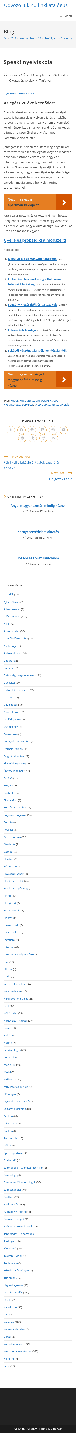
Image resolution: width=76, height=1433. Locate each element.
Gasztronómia (12, 837)
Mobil (7, 1072)
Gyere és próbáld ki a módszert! (35, 240)
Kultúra (8, 1035)
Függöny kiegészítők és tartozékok (32, 305)
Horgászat (10, 903)
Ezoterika (9, 793)
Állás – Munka (12, 616)
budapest (27, 404)
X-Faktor (9, 1359)
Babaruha (10, 660)
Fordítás (9, 822)
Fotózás (8, 829)
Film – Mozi (10, 800)
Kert (6, 1006)
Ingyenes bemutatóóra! (19, 93)
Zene (7, 1366)
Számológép (11, 1175)
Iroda (7, 976)
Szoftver (9, 1197)
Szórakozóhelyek (14, 1219)
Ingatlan (9, 940)
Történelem (11, 1263)
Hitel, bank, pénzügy (16, 888)
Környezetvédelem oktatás (38, 532)
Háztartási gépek (14, 874)
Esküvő (8, 778)
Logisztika (10, 1057)
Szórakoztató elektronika (19, 1226)
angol (14, 400)
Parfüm (8, 1131)
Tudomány (10, 1278)
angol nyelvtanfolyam (34, 400)
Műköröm (10, 1079)
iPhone (8, 969)
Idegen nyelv (11, 925)
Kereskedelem (12, 991)
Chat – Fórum (12, 712)
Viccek (7, 1337)
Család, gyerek (12, 719)
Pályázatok (10, 1123)
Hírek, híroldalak (14, 881)
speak (13, 75)
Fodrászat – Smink (15, 807)
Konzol (8, 1028)
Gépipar (8, 852)
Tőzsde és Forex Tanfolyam (38, 558)
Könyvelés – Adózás (16, 1021)
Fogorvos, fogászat (15, 815)
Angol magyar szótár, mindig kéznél (38, 505)
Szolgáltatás (11, 1204)
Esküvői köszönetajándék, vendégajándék (37, 350)
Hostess (9, 918)
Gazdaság (9, 844)
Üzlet (7, 1300)
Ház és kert (10, 866)
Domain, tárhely (13, 749)
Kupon (8, 1043)
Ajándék (9, 594)
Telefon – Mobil (13, 1256)
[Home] (5, 38)
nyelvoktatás (42, 404)
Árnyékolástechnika (16, 638)
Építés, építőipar (13, 771)
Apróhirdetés (12, 631)
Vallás (7, 1314)
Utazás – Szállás (13, 1292)
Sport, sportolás (13, 1153)
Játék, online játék (14, 984)
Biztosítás (9, 682)
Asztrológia (10, 646)
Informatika (11, 932)
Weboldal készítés (14, 1344)
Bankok (8, 668)
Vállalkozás (10, 1307)
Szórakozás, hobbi (15, 1212)
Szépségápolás (12, 1190)
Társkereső (10, 1248)
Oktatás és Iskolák (21, 80)
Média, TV (10, 1065)
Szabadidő (10, 1160)
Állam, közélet (12, 609)
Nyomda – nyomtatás (17, 1101)
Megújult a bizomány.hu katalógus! (32, 259)
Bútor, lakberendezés (16, 690)
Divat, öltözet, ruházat (17, 741)
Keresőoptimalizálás (16, 998)
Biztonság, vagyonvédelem (20, 675)
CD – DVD (9, 697)
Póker (7, 1145)
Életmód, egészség (15, 763)
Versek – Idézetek (14, 1329)
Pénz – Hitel (11, 1138)
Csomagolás (11, 727)
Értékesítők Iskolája (22, 330)
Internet (9, 947)
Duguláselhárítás (14, 756)
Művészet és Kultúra (16, 1087)
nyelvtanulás (60, 404)
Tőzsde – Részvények (16, 1270)
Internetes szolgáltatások (19, 954)
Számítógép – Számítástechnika (23, 1167)
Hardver (9, 859)
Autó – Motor (12, 653)
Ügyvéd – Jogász (13, 1285)
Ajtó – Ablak (11, 602)
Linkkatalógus (12, 1050)
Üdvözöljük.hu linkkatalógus (36, 5)
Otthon (8, 1116)
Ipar (6, 962)
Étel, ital (8, 785)
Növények (10, 1094)
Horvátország (12, 910)
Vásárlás (9, 1322)
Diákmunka (11, 734)
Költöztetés (11, 1013)
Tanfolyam (46, 80)
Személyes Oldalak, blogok (20, 1182)
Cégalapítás (11, 705)
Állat (6, 624)
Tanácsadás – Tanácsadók (19, 1234)
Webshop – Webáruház (18, 1351)
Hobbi (7, 896)
